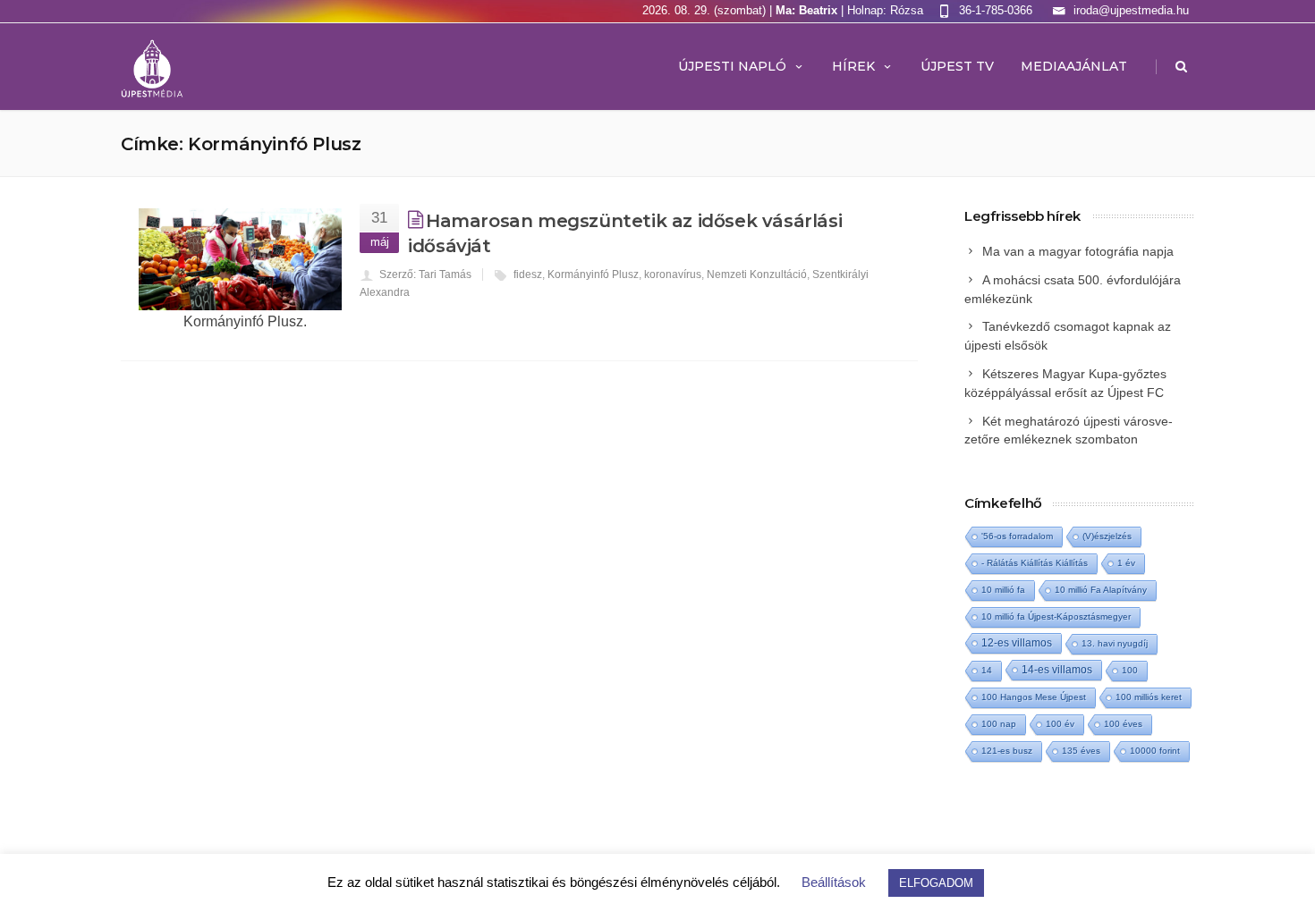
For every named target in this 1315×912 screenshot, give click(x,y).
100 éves (1123, 724)
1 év (1126, 563)
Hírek (853, 66)
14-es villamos (1057, 669)
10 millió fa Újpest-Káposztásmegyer (1056, 616)
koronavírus (672, 274)
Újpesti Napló (732, 66)
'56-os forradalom (1017, 536)
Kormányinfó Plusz (593, 274)
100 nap (998, 724)
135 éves (1081, 751)
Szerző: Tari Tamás (425, 274)
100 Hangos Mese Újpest (1033, 697)
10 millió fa (1003, 590)
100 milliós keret (1149, 697)
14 (986, 670)
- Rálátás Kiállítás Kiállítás (1034, 563)
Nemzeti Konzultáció (757, 274)
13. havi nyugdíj (1115, 643)
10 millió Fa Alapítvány (1101, 590)
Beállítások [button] (834, 882)
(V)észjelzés (1107, 536)
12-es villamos (1016, 642)
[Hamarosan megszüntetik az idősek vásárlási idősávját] (240, 259)
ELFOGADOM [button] (936, 883)
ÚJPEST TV (957, 66)
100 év (1060, 724)
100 (1130, 670)
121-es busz (1006, 751)
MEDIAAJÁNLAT (1074, 66)
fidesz (527, 274)
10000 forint (1155, 751)
